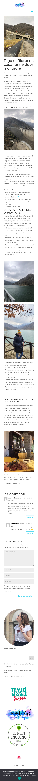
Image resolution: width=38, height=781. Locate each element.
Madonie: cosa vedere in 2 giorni (14, 676)
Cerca (31, 658)
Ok (19, 778)
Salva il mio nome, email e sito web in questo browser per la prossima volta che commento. (17, 588)
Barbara (14, 524)
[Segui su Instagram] (19, 757)
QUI (18, 197)
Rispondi (30, 517)
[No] (36, 775)
